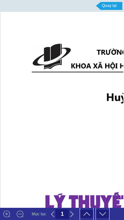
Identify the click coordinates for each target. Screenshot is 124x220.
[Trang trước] (53, 214)
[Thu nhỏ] (19, 214)
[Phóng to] (6, 214)
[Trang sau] (72, 214)
